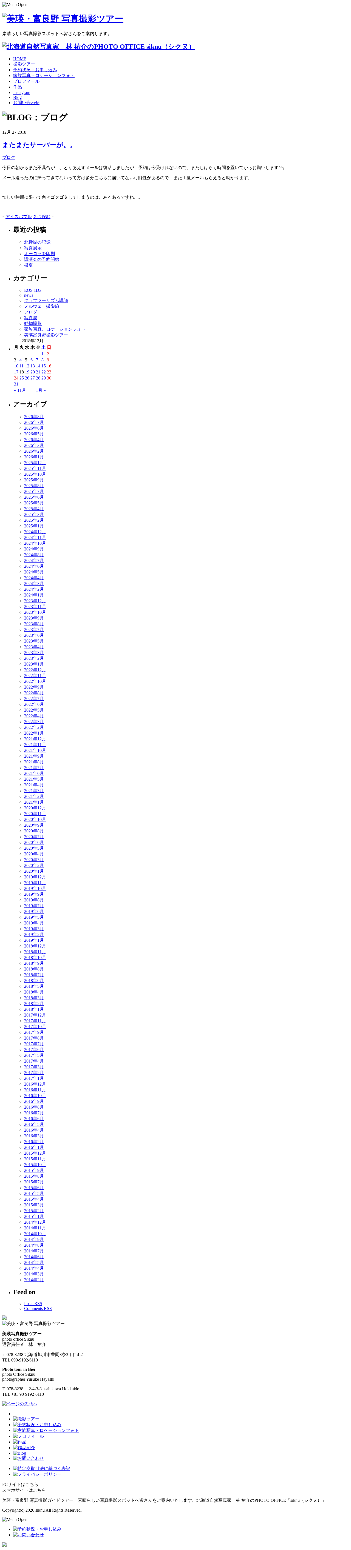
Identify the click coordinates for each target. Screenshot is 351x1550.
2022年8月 (34, 692)
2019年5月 (34, 917)
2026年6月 (34, 428)
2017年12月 (35, 1015)
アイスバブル (18, 216)
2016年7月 (34, 1113)
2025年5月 (34, 503)
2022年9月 (34, 687)
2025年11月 (35, 468)
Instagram (21, 92)
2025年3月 (34, 514)
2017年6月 (34, 1049)
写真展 (30, 317)
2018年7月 (34, 974)
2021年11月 (35, 744)
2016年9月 (34, 1101)
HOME (19, 58)
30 (49, 378)
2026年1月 (34, 457)
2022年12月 (35, 669)
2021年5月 (34, 779)
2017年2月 (34, 1072)
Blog (17, 97)
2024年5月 (34, 572)
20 (32, 372)
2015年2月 (34, 1210)
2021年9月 (34, 756)
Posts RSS (33, 1303)
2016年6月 (34, 1118)
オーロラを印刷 (39, 253)
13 (32, 366)
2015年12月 (35, 1153)
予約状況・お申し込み (35, 69)
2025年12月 (35, 462)
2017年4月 (34, 1061)
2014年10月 (35, 1233)
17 (16, 372)
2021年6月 (34, 773)
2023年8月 (34, 623)
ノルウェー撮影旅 (41, 306)
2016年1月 (34, 1147)
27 (32, 378)
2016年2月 (34, 1141)
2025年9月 (34, 480)
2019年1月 (34, 940)
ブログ (8, 157)
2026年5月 (34, 434)
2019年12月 (35, 877)
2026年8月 (34, 416)
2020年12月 (35, 808)
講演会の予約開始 (41, 259)
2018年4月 (34, 992)
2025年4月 (34, 508)
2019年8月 (34, 900)
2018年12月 (35, 946)
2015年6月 (34, 1187)
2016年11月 (35, 1089)
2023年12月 (35, 600)
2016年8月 (34, 1107)
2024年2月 (34, 589)
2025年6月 (34, 497)
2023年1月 (34, 664)
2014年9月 (34, 1239)
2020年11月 (35, 813)
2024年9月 (34, 549)
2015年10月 (35, 1164)
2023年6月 (34, 635)
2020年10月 (35, 819)
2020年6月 (34, 842)
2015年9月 (34, 1170)
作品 (17, 87)
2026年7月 (34, 422)
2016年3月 (34, 1136)
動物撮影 (33, 323)
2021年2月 (34, 796)
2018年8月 (34, 969)
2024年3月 (34, 583)
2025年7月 (34, 491)
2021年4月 (34, 785)
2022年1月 (34, 733)
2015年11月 (35, 1159)
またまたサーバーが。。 (39, 145)
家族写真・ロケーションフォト (44, 75)
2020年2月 (34, 865)
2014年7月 (34, 1251)
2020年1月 (34, 871)
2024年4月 (34, 577)
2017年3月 (34, 1066)
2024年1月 (34, 595)
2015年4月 (34, 1199)
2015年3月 (34, 1205)
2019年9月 (34, 894)
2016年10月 (35, 1095)
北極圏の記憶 (37, 242)
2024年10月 (35, 543)
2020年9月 (34, 825)
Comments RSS (38, 1308)
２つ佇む (41, 216)
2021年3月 (34, 790)
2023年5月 (34, 641)
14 (38, 366)
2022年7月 (34, 698)
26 (27, 378)
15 (43, 366)
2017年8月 (34, 1038)
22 (43, 372)
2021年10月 (35, 750)
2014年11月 (35, 1228)
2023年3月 (34, 652)
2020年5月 (34, 848)
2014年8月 (34, 1245)
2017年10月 (35, 1026)
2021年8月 (34, 762)
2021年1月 (34, 802)
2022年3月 (34, 721)
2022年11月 (35, 675)
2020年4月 (34, 854)
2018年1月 (34, 1009)
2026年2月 (34, 451)
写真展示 (33, 248)
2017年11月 (35, 1020)
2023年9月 (34, 618)
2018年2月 (34, 1003)
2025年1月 (34, 526)
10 (16, 366)
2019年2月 (34, 934)
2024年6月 (34, 566)
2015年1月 (34, 1216)
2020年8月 (34, 831)
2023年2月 (34, 658)
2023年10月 (35, 612)
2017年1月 (34, 1078)
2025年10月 (35, 474)
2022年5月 (34, 710)
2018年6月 (34, 980)
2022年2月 (34, 727)
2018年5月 (34, 986)
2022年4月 (34, 715)
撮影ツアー (24, 64)
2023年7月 (34, 629)
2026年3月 (34, 445)
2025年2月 (34, 520)
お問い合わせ (26, 102)
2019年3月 (34, 928)
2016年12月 (35, 1084)
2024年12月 (35, 531)
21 (38, 372)
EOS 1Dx (32, 290)
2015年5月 (34, 1193)
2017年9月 (34, 1032)
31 (16, 384)
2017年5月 (34, 1055)
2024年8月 (34, 554)
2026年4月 (34, 439)
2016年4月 (34, 1130)
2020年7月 (34, 836)
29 (43, 378)
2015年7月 (34, 1182)
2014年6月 (34, 1256)
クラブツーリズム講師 (46, 300)
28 (38, 378)
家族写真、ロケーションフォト (55, 329)
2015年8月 (34, 1176)
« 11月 (20, 390)
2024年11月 (35, 537)
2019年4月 (34, 923)
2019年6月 (34, 911)
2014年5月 (34, 1262)
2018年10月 (35, 957)
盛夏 (28, 265)
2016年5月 (34, 1124)
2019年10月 (35, 888)
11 (21, 366)
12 (27, 366)
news (28, 295)
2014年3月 (34, 1274)
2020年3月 (34, 859)
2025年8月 (34, 485)
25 (21, 378)
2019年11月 (35, 882)
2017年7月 (34, 1043)
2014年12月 (35, 1222)
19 (27, 372)
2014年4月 (34, 1268)
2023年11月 (35, 606)
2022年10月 (35, 681)
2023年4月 (34, 646)
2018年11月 (35, 951)
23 (49, 372)
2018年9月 (34, 963)
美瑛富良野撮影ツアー (46, 335)
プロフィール (26, 81)
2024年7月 (34, 560)
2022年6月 (34, 704)
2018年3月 (34, 997)
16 (49, 366)
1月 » (41, 390)
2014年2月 (34, 1279)
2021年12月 (35, 739)
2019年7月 (34, 905)
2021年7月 (34, 767)
